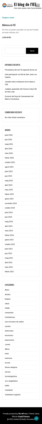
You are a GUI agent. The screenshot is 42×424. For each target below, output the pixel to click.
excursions (9, 335)
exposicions (9, 340)
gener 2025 (9, 199)
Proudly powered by (15, 414)
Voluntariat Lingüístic (13, 395)
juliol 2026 (9, 135)
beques (8, 299)
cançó (7, 304)
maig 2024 (9, 222)
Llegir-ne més (6, 37)
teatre (7, 386)
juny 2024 (8, 217)
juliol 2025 (9, 171)
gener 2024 (9, 240)
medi (7, 354)
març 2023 (9, 267)
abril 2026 (8, 149)
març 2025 (9, 190)
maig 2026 (9, 144)
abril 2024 (8, 226)
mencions (8, 358)
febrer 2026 (9, 158)
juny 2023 (8, 253)
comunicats (9, 313)
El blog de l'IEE (25, 4)
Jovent (7, 344)
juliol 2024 (9, 212)
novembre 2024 (11, 203)
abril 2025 (8, 185)
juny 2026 (8, 140)
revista (7, 363)
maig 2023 (9, 258)
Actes (7, 290)
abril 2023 (8, 262)
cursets (8, 326)
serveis (8, 372)
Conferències (10, 317)
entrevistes (9, 331)
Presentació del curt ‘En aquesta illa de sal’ (21, 70)
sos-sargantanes (11, 381)
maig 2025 (9, 181)
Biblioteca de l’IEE (9, 25)
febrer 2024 (9, 235)
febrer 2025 (9, 194)
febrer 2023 (9, 272)
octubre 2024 (10, 208)
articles (7, 294)
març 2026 (9, 153)
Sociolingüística (11, 376)
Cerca (32, 51)
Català (7, 308)
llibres (7, 349)
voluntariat (9, 390)
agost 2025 (9, 167)
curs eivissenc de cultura (14, 322)
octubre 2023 (10, 244)
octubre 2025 (10, 162)
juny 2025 (8, 176)
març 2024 (9, 231)
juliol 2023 (9, 249)
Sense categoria (11, 367)
